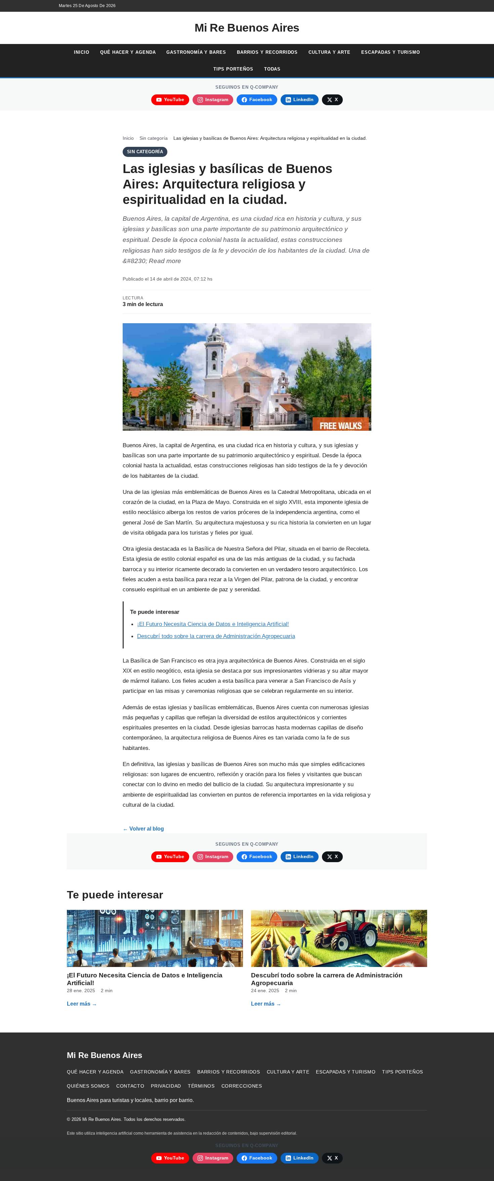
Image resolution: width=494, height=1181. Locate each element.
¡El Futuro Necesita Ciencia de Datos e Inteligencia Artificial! (213, 624)
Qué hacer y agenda (128, 52)
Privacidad (166, 1086)
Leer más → (82, 1004)
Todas (272, 69)
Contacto (130, 1086)
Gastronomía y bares (196, 52)
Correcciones (241, 1086)
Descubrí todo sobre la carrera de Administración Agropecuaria (216, 636)
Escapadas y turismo (390, 52)
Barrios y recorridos (267, 52)
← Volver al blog (143, 829)
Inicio (81, 52)
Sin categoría (153, 138)
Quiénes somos (88, 1086)
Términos (201, 1086)
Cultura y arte (329, 52)
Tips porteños (233, 69)
